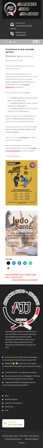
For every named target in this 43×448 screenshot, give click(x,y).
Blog (7, 396)
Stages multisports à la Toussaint (24, 280)
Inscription (24, 137)
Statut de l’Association (13, 403)
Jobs (6, 410)
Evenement (28, 56)
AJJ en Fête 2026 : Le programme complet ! (21, 372)
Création (21, 443)
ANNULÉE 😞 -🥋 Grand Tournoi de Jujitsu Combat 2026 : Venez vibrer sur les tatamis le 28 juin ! (21, 366)
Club (21, 56)
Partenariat (9, 406)
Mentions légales (11, 399)
